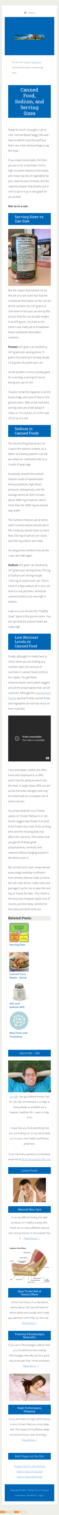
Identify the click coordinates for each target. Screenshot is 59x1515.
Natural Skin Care (29, 1209)
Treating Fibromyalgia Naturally (29, 1335)
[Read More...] (31, 1238)
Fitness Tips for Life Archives (29, 1466)
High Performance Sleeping (29, 1409)
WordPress (32, 1495)
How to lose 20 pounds (29, 1471)
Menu (32, 13)
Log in (41, 1495)
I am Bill (13, 1096)
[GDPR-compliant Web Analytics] (6, 1512)
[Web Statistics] (20, 1512)
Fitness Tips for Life (29, 37)
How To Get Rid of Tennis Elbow (29, 1293)
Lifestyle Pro (32, 1490)
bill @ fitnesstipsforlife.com (36, 1159)
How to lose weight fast (29, 1476)
